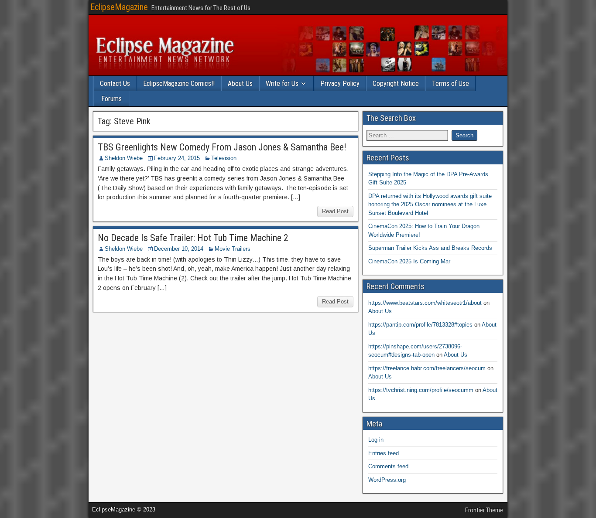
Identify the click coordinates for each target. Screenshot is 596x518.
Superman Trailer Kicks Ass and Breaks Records (430, 248)
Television (223, 158)
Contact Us (115, 83)
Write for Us (282, 83)
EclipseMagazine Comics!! (179, 83)
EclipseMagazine (119, 7)
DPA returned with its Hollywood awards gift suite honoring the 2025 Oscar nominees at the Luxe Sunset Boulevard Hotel (430, 204)
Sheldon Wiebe (124, 158)
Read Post (335, 211)
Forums (111, 99)
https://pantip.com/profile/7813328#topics (420, 324)
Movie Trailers (232, 248)
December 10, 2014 (178, 248)
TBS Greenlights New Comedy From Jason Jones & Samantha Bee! (222, 147)
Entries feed (383, 453)
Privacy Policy (340, 83)
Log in (376, 439)
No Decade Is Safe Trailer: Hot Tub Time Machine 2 (193, 237)
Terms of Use (450, 83)
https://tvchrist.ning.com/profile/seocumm (420, 390)
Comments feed (388, 466)
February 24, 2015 (177, 158)
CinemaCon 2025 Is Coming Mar (409, 261)
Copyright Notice (396, 83)
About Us (240, 83)
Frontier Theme (484, 510)
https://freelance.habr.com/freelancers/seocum (427, 368)
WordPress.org (387, 480)
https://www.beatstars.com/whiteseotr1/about (425, 303)
